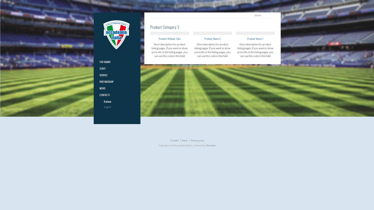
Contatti (174, 140)
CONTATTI (105, 95)
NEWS (102, 88)
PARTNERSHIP (107, 81)
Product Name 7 (255, 39)
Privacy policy (197, 140)
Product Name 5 (212, 39)
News (184, 140)
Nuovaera (210, 145)
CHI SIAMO (105, 61)
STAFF (103, 68)
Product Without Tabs (170, 39)
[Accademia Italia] (116, 48)
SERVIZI (103, 75)
